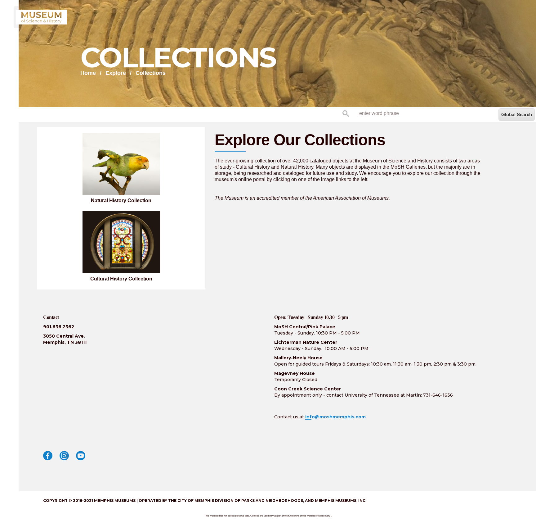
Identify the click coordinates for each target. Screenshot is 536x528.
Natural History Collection (121, 200)
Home (88, 73)
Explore (115, 73)
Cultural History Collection (121, 278)
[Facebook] (47, 455)
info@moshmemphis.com (335, 417)
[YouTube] (80, 455)
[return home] (41, 17)
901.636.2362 (58, 327)
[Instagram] (64, 455)
